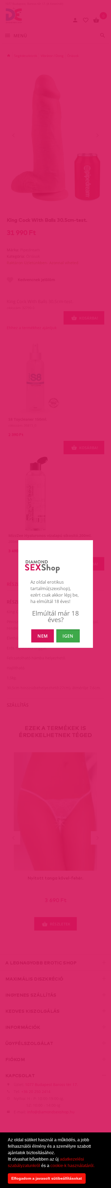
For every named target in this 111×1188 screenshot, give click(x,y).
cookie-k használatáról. (72, 1165)
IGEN (68, 636)
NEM (42, 636)
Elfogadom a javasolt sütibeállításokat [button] (46, 1178)
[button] (96, 1166)
